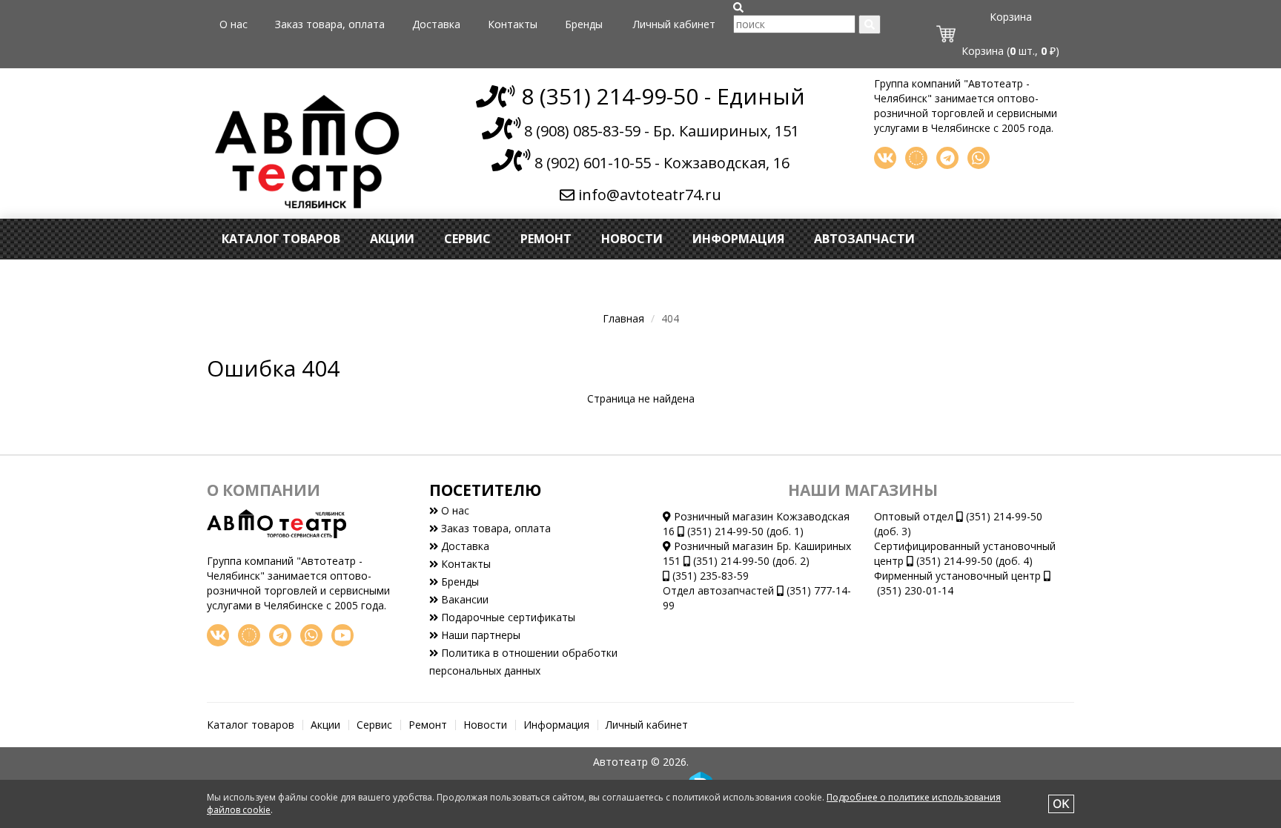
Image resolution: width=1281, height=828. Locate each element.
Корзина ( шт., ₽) (1010, 51)
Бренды (584, 24)
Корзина (1011, 17)
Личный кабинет (674, 24)
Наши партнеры (479, 635)
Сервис (467, 239)
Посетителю (485, 490)
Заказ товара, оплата (330, 24)
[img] (738, 7)
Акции (392, 239)
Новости (632, 239)
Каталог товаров (281, 239)
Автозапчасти (864, 239)
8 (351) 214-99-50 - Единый (660, 96)
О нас (233, 24)
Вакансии (463, 599)
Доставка (436, 24)
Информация (738, 239)
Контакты (512, 24)
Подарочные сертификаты (506, 617)
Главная (623, 318)
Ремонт (546, 239)
